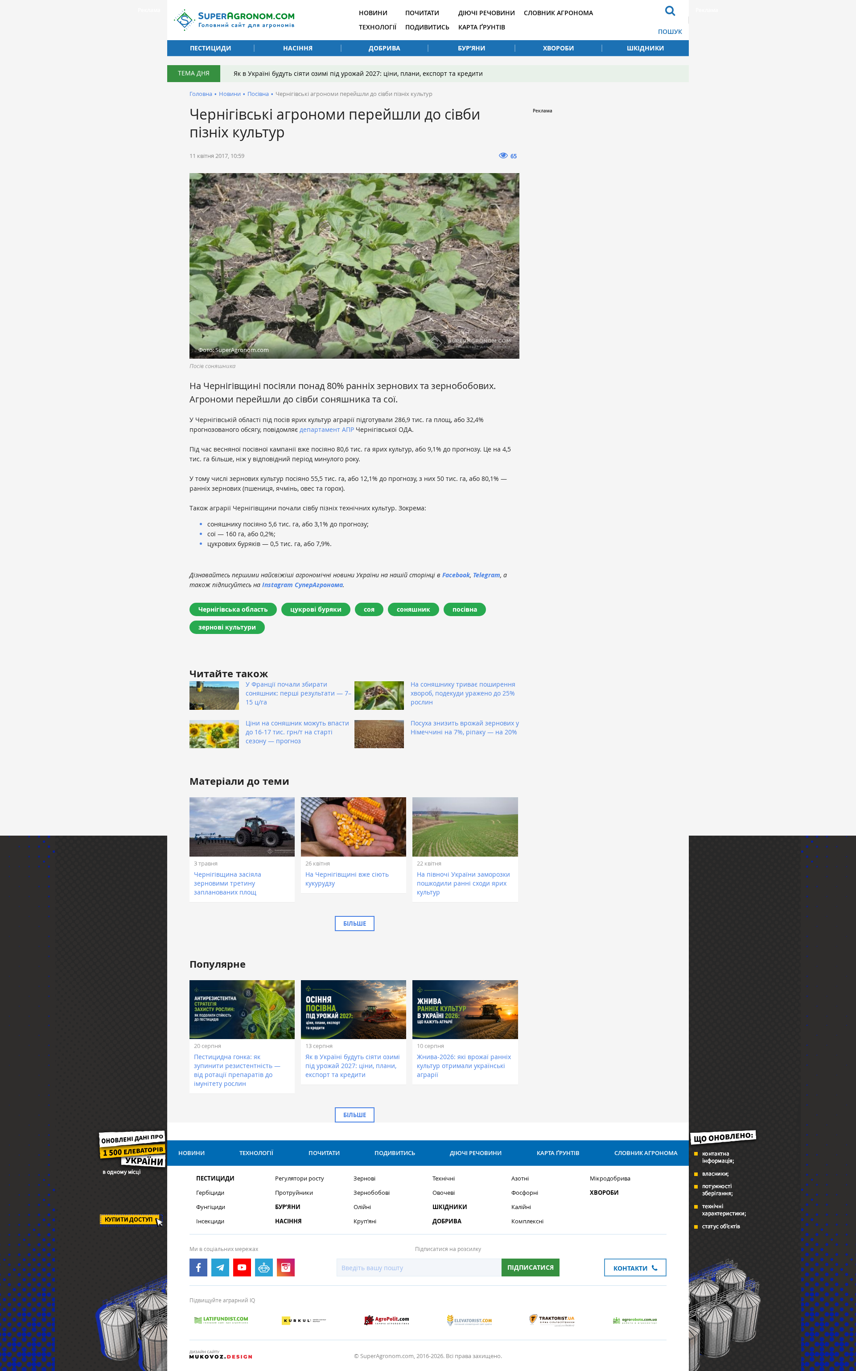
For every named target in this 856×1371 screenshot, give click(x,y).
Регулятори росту (299, 1178)
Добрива (384, 48)
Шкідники (645, 48)
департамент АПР (328, 429)
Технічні (443, 1178)
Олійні (362, 1207)
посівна (465, 609)
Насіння (298, 48)
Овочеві (443, 1193)
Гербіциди (210, 1193)
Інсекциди (210, 1221)
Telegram (486, 575)
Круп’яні (365, 1221)
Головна (200, 94)
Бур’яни (472, 48)
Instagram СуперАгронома (302, 584)
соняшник (413, 609)
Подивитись (427, 27)
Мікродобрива (610, 1178)
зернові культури (227, 627)
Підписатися (530, 1267)
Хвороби (558, 48)
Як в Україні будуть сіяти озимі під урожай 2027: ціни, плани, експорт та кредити (358, 73)
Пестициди (210, 48)
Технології (377, 27)
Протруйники (294, 1193)
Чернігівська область (233, 609)
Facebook (456, 575)
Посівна (258, 94)
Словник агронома (558, 12)
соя (369, 609)
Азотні (520, 1178)
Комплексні (527, 1221)
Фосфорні (524, 1193)
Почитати (422, 12)
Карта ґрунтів (481, 27)
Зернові (364, 1178)
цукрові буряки (316, 609)
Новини (373, 12)
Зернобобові (372, 1193)
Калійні (521, 1207)
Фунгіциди (210, 1207)
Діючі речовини (486, 12)
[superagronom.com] (234, 20)
